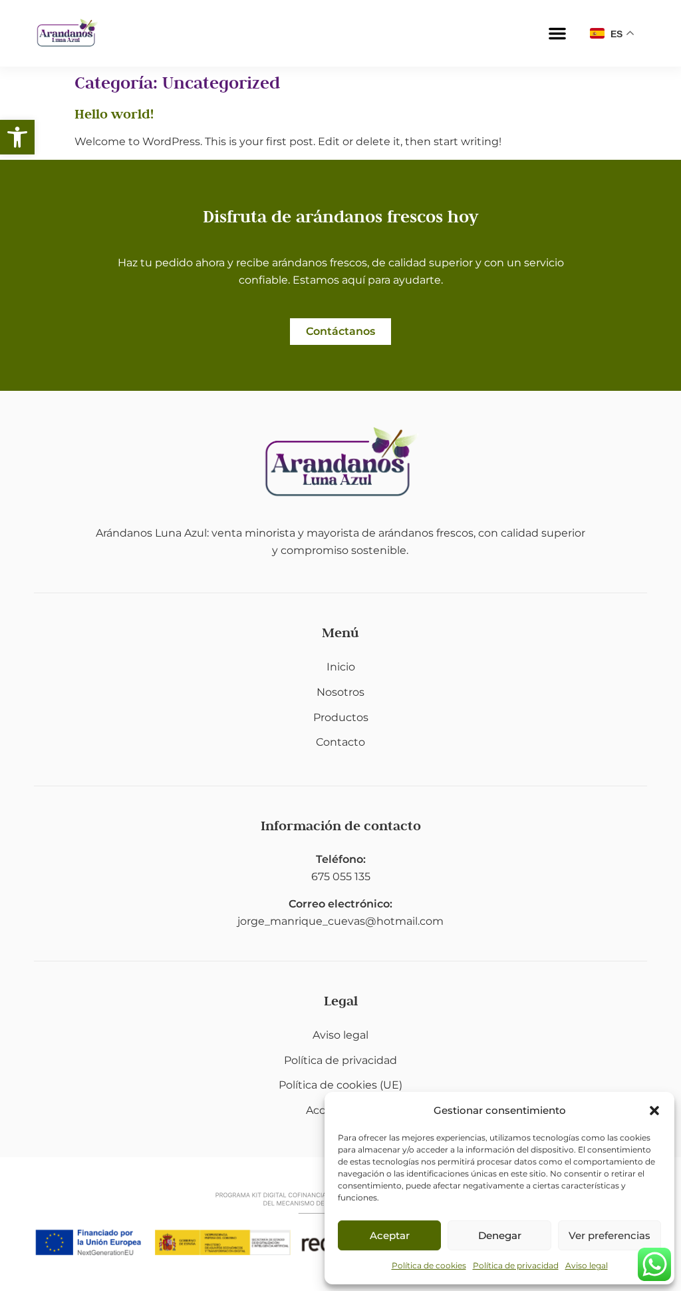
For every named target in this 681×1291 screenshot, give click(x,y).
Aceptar (390, 1235)
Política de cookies (429, 1265)
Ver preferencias (609, 1235)
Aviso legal (586, 1265)
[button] (17, 137)
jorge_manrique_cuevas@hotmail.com (340, 921)
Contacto (340, 742)
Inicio (341, 666)
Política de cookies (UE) (340, 1085)
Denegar (499, 1235)
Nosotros (340, 692)
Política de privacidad (516, 1265)
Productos (340, 717)
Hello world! (114, 114)
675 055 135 (340, 876)
